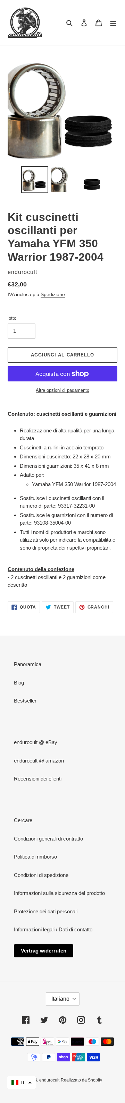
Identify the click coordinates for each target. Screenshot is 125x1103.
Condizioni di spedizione (41, 875)
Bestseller (25, 701)
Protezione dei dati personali (45, 911)
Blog (19, 683)
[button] (21, 1082)
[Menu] (113, 22)
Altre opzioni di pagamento (62, 390)
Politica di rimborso (35, 857)
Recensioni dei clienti (37, 779)
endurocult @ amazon (39, 761)
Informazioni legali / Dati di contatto (53, 929)
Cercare (23, 820)
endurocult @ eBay (35, 742)
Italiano (60, 999)
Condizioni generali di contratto (48, 839)
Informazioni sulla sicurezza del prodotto (59, 893)
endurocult (49, 1080)
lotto (12, 318)
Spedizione (53, 294)
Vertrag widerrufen (43, 951)
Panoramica (27, 664)
